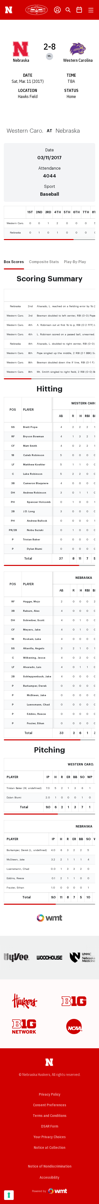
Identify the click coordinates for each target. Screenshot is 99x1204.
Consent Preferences (49, 1105)
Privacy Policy (49, 1094)
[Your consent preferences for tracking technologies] (9, 1195)
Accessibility (49, 1177)
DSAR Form (49, 1126)
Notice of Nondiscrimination (49, 1166)
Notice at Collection (49, 1147)
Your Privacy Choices (50, 1137)
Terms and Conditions (50, 1115)
